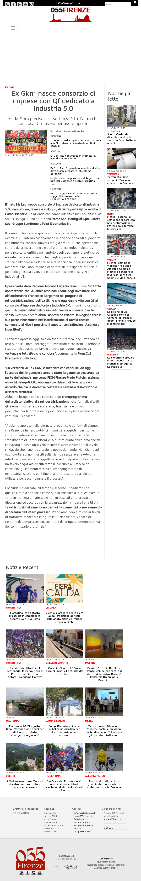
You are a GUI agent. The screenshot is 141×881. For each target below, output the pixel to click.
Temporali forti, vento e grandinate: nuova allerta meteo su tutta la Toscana (104, 784)
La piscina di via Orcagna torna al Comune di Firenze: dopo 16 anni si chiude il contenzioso (121, 317)
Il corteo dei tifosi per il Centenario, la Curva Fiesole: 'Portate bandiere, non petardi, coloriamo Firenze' (25, 672)
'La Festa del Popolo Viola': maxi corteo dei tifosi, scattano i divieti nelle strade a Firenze (64, 786)
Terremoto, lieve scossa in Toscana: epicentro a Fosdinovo (121, 179)
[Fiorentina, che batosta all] (25, 588)
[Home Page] (70, 14)
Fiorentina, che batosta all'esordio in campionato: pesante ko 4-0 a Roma (24, 615)
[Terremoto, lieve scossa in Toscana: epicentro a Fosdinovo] (121, 158)
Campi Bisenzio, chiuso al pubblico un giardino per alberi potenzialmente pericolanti (64, 730)
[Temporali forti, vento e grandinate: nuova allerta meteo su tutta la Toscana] (104, 757)
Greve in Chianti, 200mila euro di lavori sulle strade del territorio (64, 670)
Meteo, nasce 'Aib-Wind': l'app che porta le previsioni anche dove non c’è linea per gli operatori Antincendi (104, 730)
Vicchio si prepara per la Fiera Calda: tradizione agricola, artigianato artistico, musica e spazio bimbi (64, 617)
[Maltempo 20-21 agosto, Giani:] (25, 701)
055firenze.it (106, 858)
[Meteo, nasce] (104, 701)
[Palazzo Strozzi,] (104, 643)
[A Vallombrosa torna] (25, 757)
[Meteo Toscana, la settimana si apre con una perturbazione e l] (121, 198)
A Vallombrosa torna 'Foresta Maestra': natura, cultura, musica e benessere (24, 784)
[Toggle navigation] (13, 28)
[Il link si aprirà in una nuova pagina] (72, 866)
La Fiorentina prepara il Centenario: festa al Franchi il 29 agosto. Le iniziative (121, 362)
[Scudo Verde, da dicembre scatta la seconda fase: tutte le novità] (121, 116)
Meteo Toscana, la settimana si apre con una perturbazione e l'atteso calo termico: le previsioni (121, 222)
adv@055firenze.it (83, 822)
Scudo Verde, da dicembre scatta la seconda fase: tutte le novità (121, 139)
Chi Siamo (108, 828)
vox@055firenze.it (83, 831)
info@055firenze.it (83, 816)
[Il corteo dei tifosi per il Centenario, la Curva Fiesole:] (25, 643)
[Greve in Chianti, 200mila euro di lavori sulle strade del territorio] (64, 643)
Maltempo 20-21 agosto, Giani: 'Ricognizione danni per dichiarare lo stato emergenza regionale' (25, 730)
